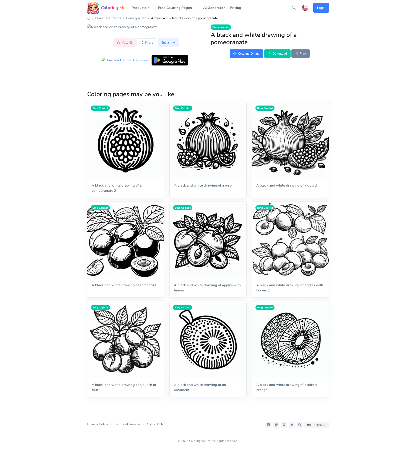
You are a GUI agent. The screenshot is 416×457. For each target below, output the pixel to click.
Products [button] (139, 7)
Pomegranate (136, 18)
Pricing (235, 7)
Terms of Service (127, 424)
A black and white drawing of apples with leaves (207, 288)
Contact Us (155, 424)
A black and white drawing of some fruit (124, 285)
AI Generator (214, 7)
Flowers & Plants (108, 18)
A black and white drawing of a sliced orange (286, 387)
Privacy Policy (97, 424)
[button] (294, 7)
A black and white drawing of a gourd (286, 185)
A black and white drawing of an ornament (200, 387)
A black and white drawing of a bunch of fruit (124, 387)
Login (321, 7)
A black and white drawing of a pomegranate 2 (117, 188)
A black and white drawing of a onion (204, 185)
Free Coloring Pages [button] (175, 7)
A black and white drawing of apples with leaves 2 (289, 288)
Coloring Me (113, 8)
